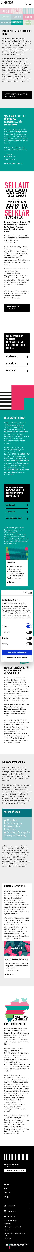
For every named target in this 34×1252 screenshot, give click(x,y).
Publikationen (7, 1238)
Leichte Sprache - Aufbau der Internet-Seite (14, 1234)
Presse (6, 1197)
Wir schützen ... (12, 364)
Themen (6, 1185)
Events (6, 1189)
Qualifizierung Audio (14, 518)
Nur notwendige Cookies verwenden (17, 658)
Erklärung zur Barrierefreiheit (12, 1227)
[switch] (29, 632)
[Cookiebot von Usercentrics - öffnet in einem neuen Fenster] (24, 593)
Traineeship (10, 512)
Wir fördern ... (11, 357)
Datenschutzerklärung (10, 1220)
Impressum (7, 1224)
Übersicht (6, 1230)
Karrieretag (10, 505)
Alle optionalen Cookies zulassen (17, 652)
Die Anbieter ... (11, 371)
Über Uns (7, 1193)
